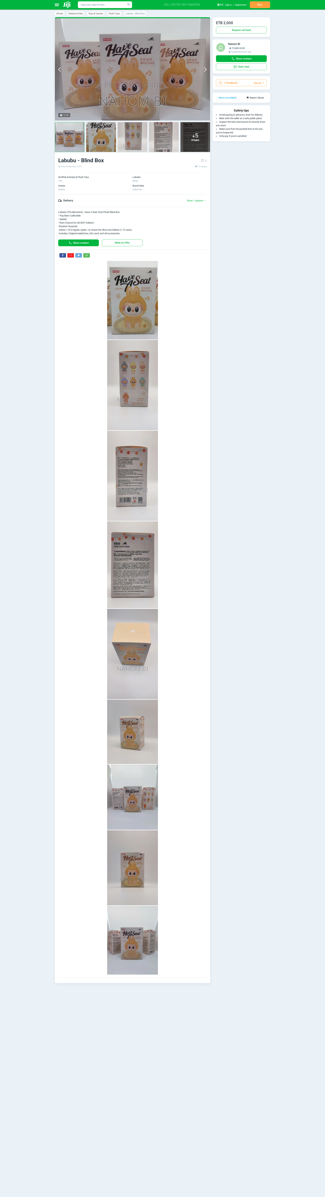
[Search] (128, 4)
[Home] (67, 4)
